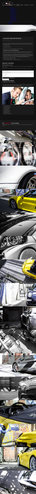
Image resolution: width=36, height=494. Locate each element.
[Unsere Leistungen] (18, 96)
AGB (3, 393)
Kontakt (4, 389)
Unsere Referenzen (12, 10)
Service (9, 13)
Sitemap (4, 394)
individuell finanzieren (6, 106)
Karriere (9, 22)
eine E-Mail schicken (27, 385)
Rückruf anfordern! (5, 79)
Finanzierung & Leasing (13, 14)
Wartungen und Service (13, 18)
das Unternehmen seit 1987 (13, 8)
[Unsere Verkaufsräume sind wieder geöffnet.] (7, 149)
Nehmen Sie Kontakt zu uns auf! (9, 356)
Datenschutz (11, 77)
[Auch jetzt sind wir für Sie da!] (7, 140)
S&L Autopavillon (10, 7)
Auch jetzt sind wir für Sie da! (12, 38)
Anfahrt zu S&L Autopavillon (6, 388)
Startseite (4, 387)
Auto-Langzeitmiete (12, 17)
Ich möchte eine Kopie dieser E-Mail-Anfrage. (8, 78)
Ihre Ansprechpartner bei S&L (6, 372)
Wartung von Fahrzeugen (7, 110)
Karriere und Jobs (12, 9)
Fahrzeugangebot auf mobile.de (7, 375)
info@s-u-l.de (9, 361)
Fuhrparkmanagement (13, 16)
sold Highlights (10, 23)
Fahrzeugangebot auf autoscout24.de (8, 374)
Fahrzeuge (9, 21)
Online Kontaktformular (13, 12)
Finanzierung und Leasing (7, 105)
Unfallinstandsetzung (6, 112)
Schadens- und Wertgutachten (14, 20)
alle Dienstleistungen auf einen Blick (7, 373)
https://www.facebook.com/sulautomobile (22, 56)
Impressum (4, 392)
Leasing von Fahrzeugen (7, 107)
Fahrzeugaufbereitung (13, 19)
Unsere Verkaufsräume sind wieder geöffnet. (21, 147)
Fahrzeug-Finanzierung (13, 15)
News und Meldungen (13, 11)
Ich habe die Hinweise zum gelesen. (9, 77)
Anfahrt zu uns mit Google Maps (8, 357)
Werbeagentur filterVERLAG (21, 407)
